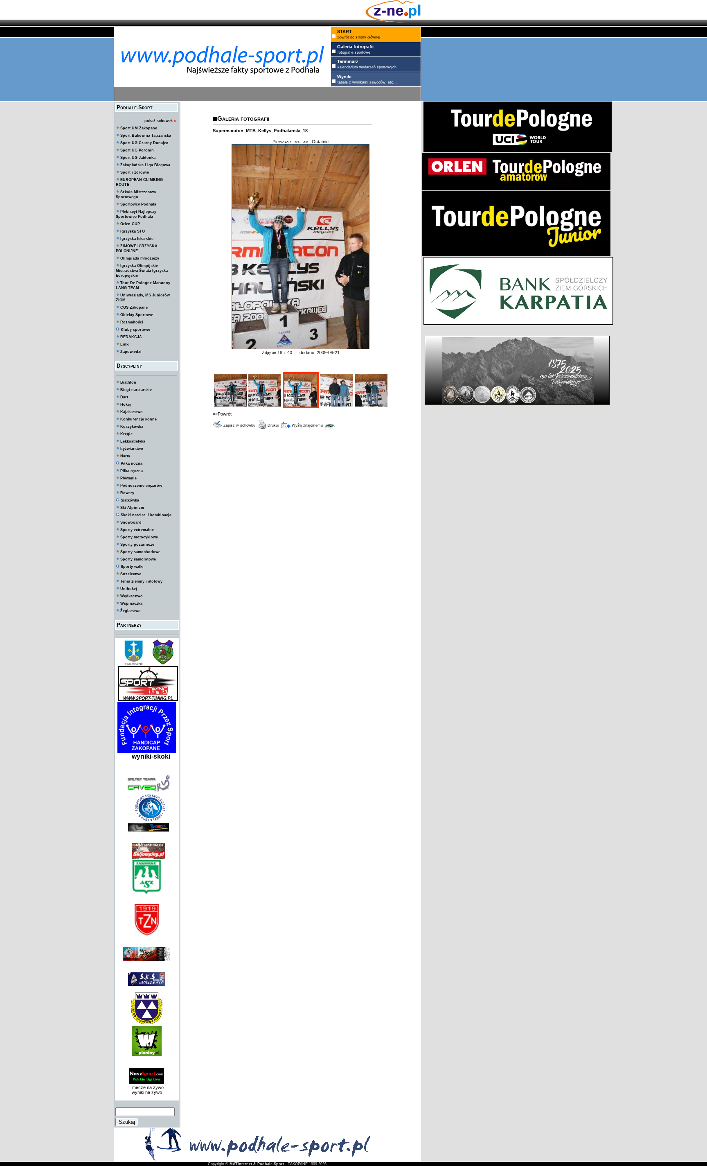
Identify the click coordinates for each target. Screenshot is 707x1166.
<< (297, 141)
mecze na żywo (147, 1087)
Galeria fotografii (243, 118)
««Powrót (222, 413)
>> (305, 141)
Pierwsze (281, 141)
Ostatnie (320, 141)
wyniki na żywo (147, 1092)
